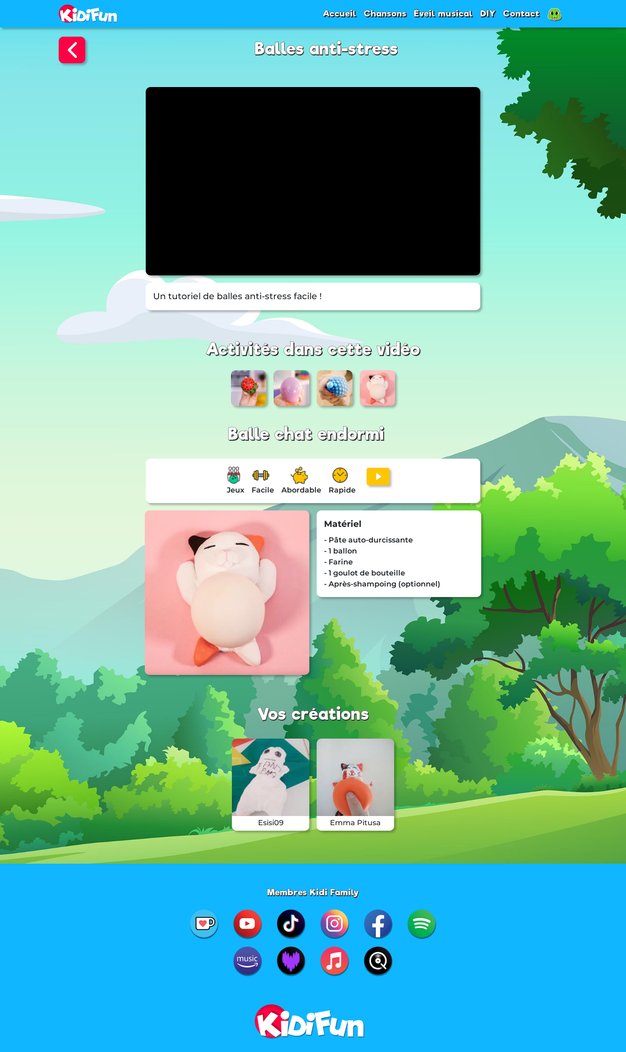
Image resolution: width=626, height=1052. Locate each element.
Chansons (385, 13)
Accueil (340, 13)
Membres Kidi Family (313, 892)
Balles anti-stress (326, 48)
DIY (488, 13)
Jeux (235, 490)
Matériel (343, 524)
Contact (521, 13)
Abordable (301, 490)
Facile (263, 490)
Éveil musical (443, 13)
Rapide (342, 490)
